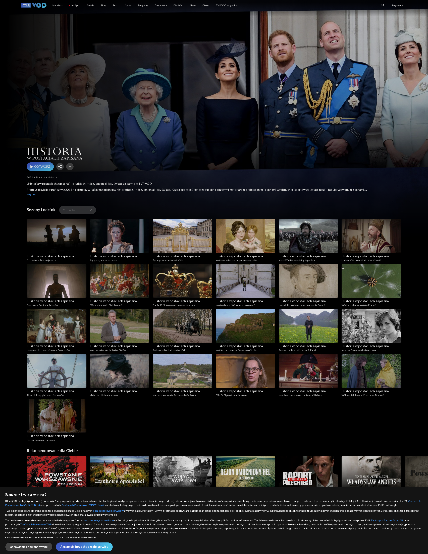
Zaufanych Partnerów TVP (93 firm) (82, 504)
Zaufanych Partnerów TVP (36, 524)
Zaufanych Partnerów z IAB (387, 520)
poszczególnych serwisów (108, 510)
